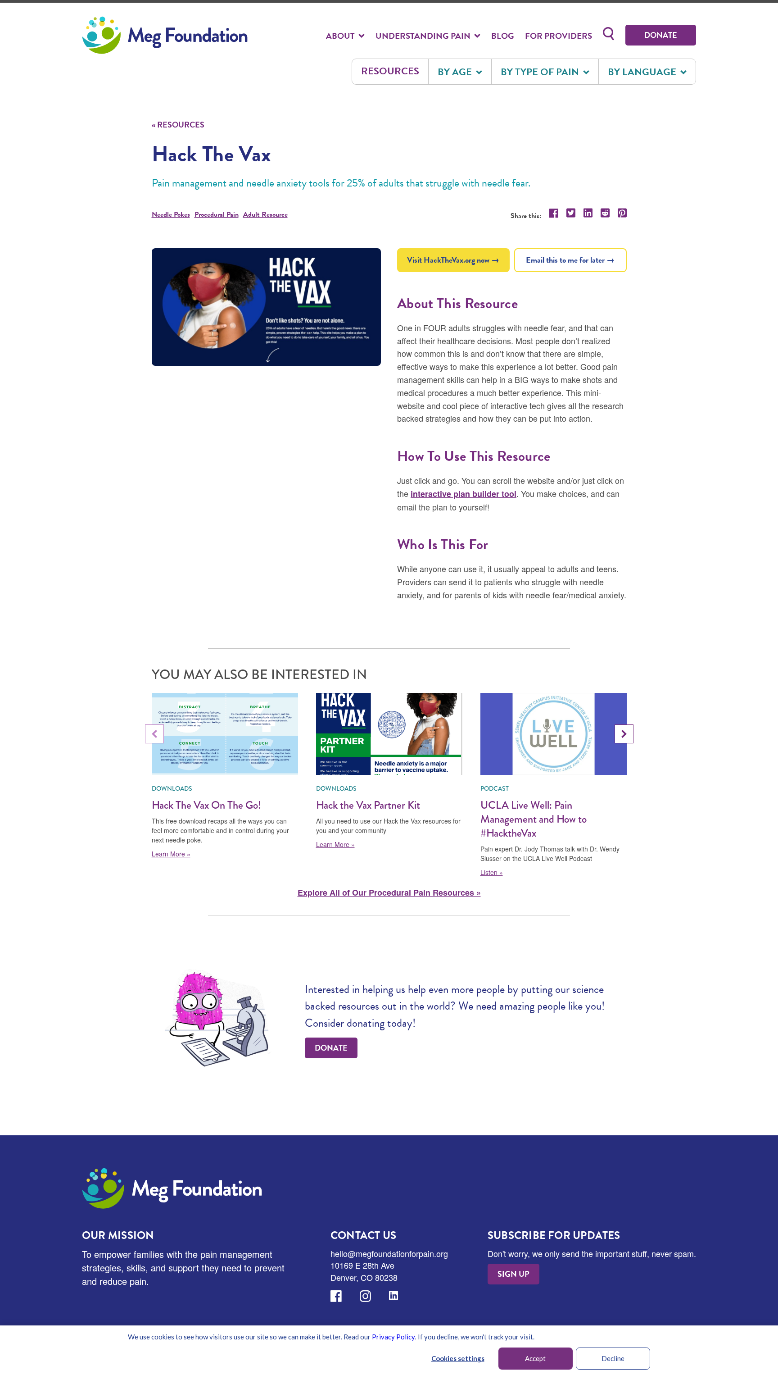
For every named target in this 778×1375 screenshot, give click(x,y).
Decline (613, 1358)
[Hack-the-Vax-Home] (266, 307)
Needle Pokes (171, 214)
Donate (660, 35)
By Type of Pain (541, 72)
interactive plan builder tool (463, 494)
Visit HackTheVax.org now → (453, 260)
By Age (456, 72)
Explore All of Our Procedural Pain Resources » (389, 892)
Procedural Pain (216, 214)
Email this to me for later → (570, 260)
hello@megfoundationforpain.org (389, 1253)
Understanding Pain (423, 36)
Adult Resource (265, 214)
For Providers (558, 36)
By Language (643, 72)
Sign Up (513, 1274)
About (341, 36)
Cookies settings (457, 1358)
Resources (390, 71)
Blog (502, 36)
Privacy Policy (393, 1337)
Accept (535, 1358)
